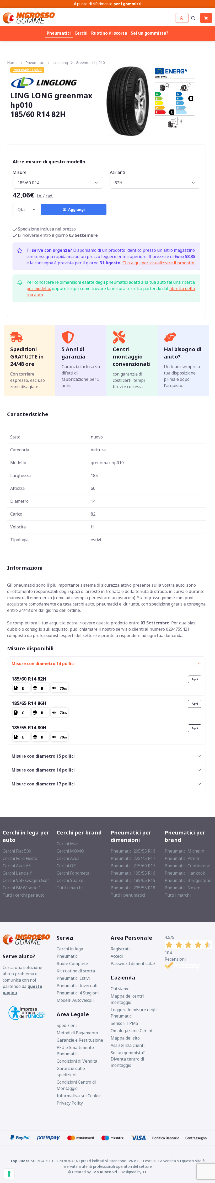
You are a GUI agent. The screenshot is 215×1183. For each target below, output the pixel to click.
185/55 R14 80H (29, 727)
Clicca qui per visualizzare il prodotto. (158, 263)
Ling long (60, 62)
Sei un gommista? (149, 33)
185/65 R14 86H (29, 703)
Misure (19, 172)
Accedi (117, 956)
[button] (182, 18)
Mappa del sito (125, 1038)
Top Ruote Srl (104, 1171)
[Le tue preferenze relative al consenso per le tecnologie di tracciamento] (9, 1174)
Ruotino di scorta (109, 33)
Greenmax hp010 (90, 62)
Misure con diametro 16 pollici (43, 770)
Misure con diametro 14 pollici (43, 663)
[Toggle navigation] (193, 18)
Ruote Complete (72, 963)
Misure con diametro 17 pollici (43, 784)
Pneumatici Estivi (73, 978)
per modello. (38, 288)
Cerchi (81, 33)
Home (12, 62)
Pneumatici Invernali (77, 985)
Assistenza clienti (127, 1045)
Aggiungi (75, 209)
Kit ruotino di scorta (76, 971)
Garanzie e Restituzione (80, 1040)
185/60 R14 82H (29, 679)
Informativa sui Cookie (79, 1096)
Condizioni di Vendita (77, 1061)
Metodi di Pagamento (77, 1033)
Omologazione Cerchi (131, 1031)
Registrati (120, 949)
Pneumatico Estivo (27, 69)
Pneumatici (59, 33)
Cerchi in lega (70, 949)
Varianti (117, 172)
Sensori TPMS (124, 1023)
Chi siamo (120, 989)
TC (144, 1171)
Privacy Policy (70, 1103)
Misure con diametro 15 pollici (43, 756)
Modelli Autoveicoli (75, 1000)
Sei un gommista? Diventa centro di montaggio (128, 1059)
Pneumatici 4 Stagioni (78, 993)
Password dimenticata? (133, 963)
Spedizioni (67, 1025)
